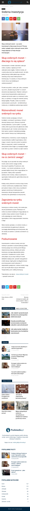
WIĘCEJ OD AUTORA (21, 308)
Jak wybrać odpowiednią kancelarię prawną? (21, 396)
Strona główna (5, 6)
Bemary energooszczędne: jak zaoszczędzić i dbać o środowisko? (22, 299)
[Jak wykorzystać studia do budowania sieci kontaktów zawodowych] (6, 331)
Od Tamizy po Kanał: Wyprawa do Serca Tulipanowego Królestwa (19, 356)
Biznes (11, 6)
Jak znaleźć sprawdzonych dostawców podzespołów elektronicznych (19, 315)
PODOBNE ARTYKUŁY (8, 308)
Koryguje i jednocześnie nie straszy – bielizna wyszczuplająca (18, 365)
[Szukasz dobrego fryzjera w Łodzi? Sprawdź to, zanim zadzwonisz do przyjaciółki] (6, 455)
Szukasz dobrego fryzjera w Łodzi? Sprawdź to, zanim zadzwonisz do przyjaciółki (19, 455)
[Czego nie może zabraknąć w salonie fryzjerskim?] (6, 349)
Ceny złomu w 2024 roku (7, 298)
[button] (27, 2)
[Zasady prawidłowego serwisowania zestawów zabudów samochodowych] (6, 323)
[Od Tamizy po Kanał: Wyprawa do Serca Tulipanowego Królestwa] (6, 357)
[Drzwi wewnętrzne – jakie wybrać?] (6, 472)
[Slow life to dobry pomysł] (8, 405)
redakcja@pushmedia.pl (19, 442)
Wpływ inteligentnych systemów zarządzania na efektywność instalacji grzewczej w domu (22, 415)
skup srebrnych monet (22, 274)
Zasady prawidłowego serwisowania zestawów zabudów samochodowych (19, 323)
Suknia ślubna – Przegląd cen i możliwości (6, 396)
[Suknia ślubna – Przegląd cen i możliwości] (8, 388)
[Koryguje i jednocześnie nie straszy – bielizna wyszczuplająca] (6, 365)
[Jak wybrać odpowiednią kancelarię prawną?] (22, 388)
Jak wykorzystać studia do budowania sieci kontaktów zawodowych (19, 331)
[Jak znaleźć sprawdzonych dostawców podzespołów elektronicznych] (6, 315)
